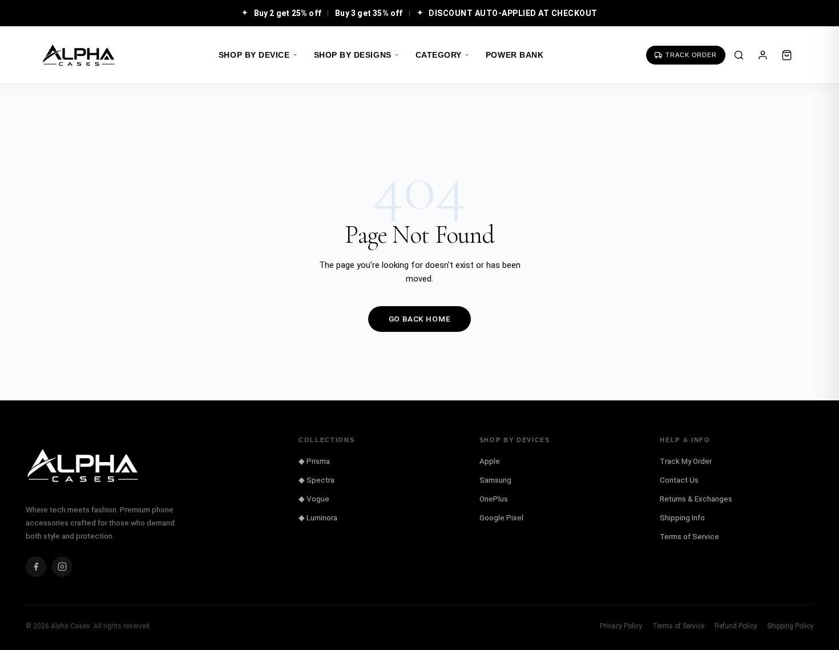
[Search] (738, 55)
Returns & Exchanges (696, 498)
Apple (489, 461)
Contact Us (679, 479)
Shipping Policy (790, 626)
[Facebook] (36, 566)
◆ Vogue (314, 498)
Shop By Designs (353, 55)
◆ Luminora (318, 517)
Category (439, 55)
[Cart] (786, 55)
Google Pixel (501, 517)
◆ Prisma (314, 461)
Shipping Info (682, 517)
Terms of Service (689, 536)
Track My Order (686, 461)
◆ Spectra (316, 479)
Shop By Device (254, 55)
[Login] (762, 55)
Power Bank (514, 55)
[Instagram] (62, 566)
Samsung (495, 479)
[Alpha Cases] (79, 55)
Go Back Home (420, 318)
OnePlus (493, 498)
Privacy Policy (621, 626)
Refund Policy (736, 626)
